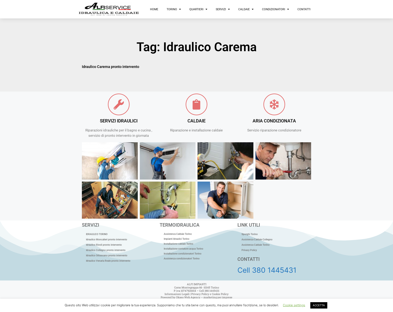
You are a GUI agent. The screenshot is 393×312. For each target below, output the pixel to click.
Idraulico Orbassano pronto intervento (106, 255)
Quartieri (196, 9)
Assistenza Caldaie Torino (178, 234)
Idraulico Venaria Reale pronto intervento (108, 260)
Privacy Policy (249, 250)
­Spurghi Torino (250, 234)
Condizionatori (273, 9)
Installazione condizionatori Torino (182, 253)
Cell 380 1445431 (266, 270)
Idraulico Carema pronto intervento (110, 66)
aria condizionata (274, 120)
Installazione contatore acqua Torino (183, 248)
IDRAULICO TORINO (96, 234)
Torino (172, 9)
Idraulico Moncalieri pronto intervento (106, 239)
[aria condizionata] (274, 104)
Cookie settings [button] (294, 305)
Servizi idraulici (119, 120)
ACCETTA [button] (319, 305)
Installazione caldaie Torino (178, 243)
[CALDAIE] (196, 104)
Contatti (304, 9)
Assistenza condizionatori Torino (182, 258)
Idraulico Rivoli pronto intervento (104, 244)
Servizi (221, 9)
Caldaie (244, 9)
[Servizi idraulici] (119, 104)
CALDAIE (196, 120)
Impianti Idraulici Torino (176, 238)
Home (154, 9)
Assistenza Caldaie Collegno (257, 239)
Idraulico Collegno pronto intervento (105, 250)
